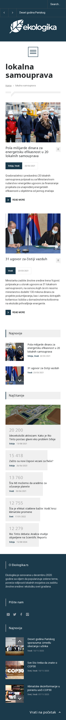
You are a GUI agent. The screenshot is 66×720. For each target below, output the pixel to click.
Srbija (11, 166)
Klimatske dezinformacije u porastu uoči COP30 (43, 688)
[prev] (20, 347)
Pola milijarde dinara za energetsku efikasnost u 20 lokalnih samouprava (27, 152)
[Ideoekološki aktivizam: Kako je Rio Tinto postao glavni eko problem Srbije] (33, 415)
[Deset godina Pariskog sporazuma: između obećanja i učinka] (15, 646)
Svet (11, 516)
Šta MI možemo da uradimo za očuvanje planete (28, 484)
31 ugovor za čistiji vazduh (26, 259)
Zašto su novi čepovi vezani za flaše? (31, 461)
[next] (20, 380)
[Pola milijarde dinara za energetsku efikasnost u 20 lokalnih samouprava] (33, 122)
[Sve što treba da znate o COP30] (15, 670)
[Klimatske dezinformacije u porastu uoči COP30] (15, 694)
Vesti (17, 166)
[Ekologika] (33, 30)
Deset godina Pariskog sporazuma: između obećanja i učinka (32, 12)
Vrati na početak (43, 712)
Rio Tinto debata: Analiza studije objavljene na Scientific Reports (28, 535)
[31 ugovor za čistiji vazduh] (33, 233)
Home (9, 85)
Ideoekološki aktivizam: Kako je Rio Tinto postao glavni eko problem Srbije (32, 437)
